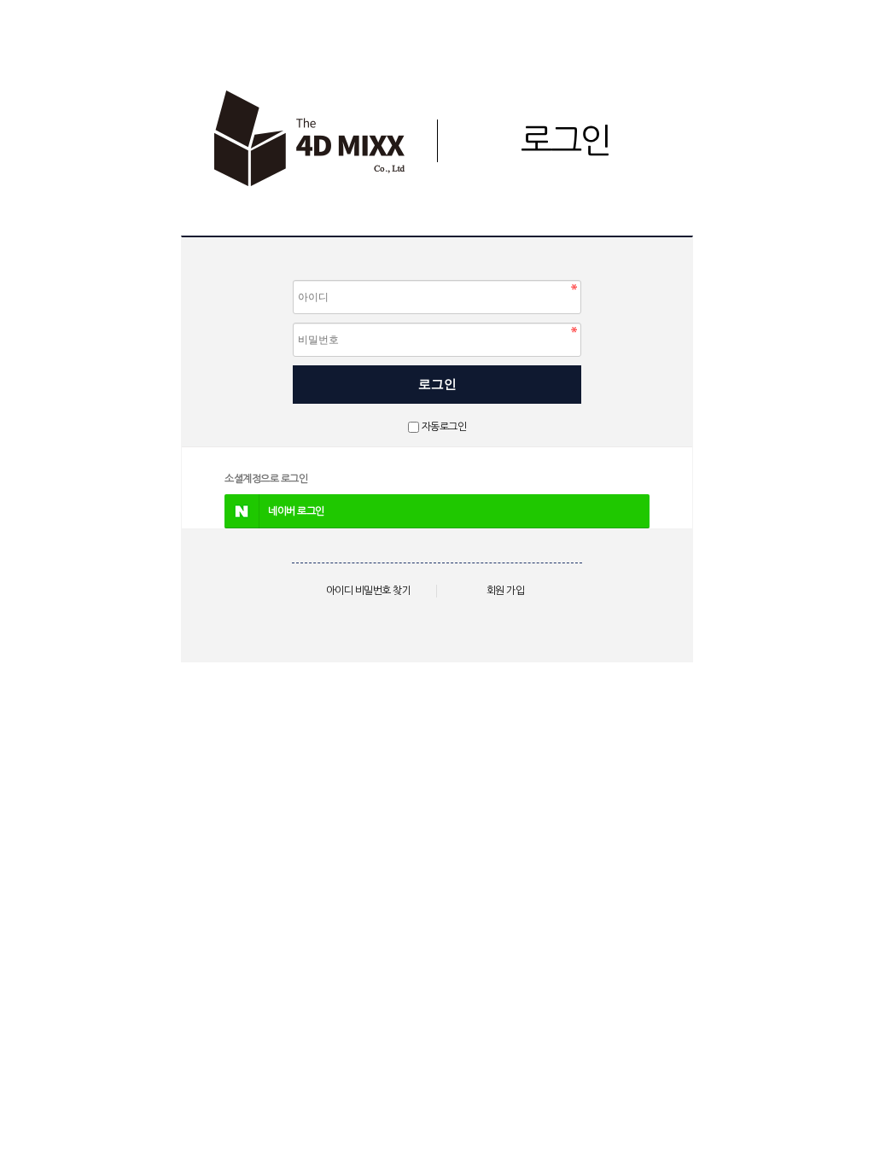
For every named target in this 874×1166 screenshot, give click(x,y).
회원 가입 (506, 591)
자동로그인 (444, 427)
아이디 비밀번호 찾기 (368, 591)
